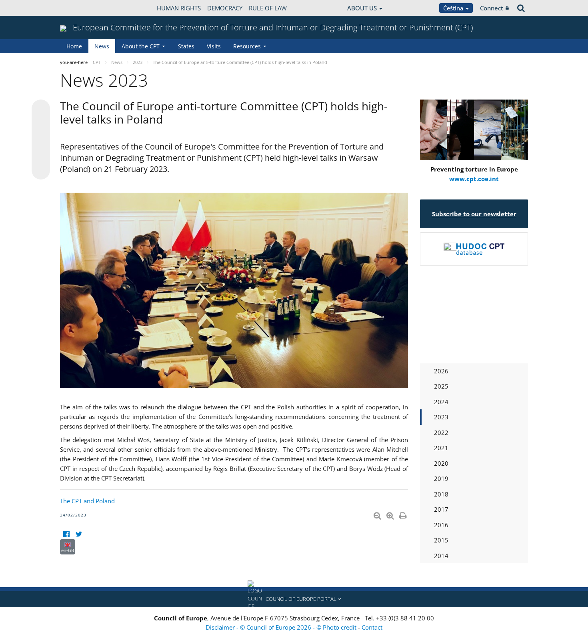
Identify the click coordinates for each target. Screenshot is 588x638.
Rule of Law (268, 8)
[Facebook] (66, 534)
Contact (372, 627)
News (101, 46)
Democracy (224, 8)
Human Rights (179, 8)
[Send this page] (41, 170)
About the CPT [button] (141, 46)
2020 (441, 463)
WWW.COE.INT (80, 8)
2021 (441, 448)
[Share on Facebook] (41, 140)
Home (74, 46)
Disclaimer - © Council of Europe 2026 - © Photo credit (282, 627)
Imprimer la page (403, 514)
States (186, 46)
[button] (294, 599)
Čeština (454, 8)
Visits (214, 46)
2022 (441, 433)
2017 (441, 509)
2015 (441, 540)
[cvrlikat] (78, 534)
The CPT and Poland (87, 501)
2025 (441, 386)
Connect (491, 8)
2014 (441, 556)
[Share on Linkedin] (41, 155)
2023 (441, 417)
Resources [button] (247, 46)
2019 (441, 478)
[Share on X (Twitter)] (41, 125)
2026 (441, 371)
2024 (441, 402)
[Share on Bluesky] (41, 110)
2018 (441, 494)
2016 (441, 525)
